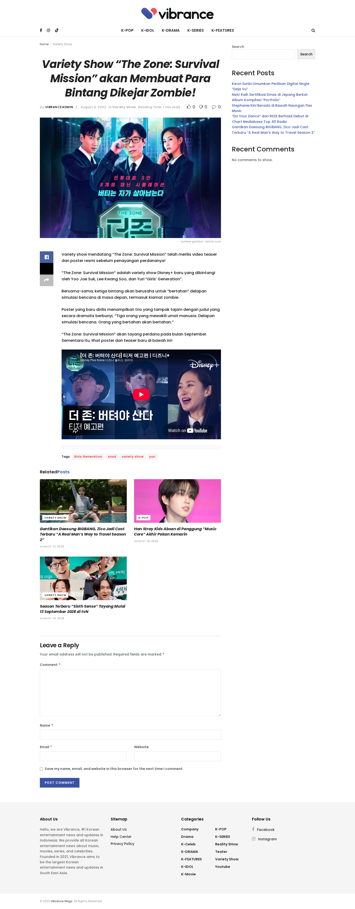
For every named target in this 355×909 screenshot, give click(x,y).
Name (46, 725)
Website (141, 747)
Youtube (222, 866)
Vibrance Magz (61, 901)
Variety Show (62, 44)
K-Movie (188, 874)
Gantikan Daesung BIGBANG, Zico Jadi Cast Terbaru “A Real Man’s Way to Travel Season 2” (83, 534)
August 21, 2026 (52, 546)
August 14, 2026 (52, 618)
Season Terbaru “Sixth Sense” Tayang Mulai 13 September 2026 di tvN (82, 609)
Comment (50, 664)
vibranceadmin (59, 107)
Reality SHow (226, 844)
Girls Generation (88, 456)
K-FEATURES (223, 30)
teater (221, 851)
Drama (187, 836)
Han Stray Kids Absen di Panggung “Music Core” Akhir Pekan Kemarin (175, 531)
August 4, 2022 (93, 107)
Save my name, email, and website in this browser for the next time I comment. (114, 768)
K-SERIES (195, 30)
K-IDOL (147, 30)
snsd (112, 456)
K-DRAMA (171, 30)
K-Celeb (188, 844)
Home (44, 44)
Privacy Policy (122, 843)
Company (190, 829)
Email (46, 747)
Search (238, 46)
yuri (152, 456)
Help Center (121, 836)
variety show (133, 456)
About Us (119, 829)
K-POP (127, 30)
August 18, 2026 (146, 541)
